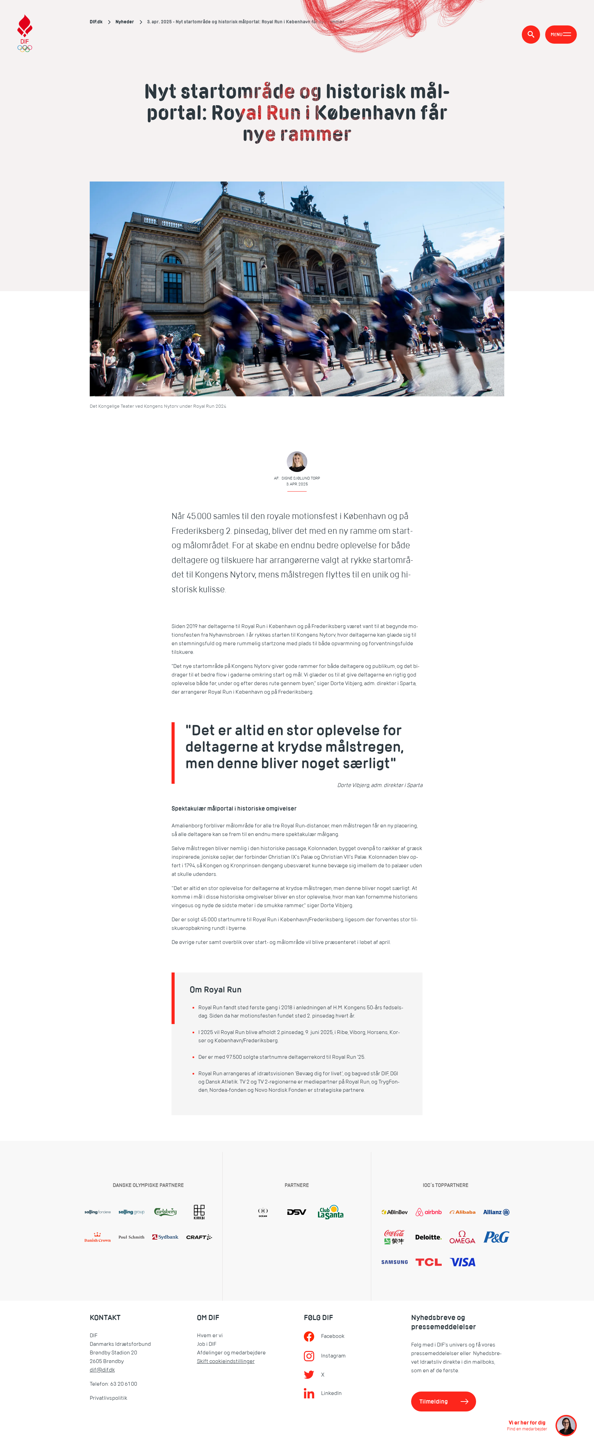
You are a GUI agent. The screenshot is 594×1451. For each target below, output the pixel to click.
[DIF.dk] (25, 34)
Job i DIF (206, 1344)
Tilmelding (433, 1401)
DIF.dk (96, 21)
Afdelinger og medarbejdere (231, 1352)
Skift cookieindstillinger (226, 1361)
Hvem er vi (210, 1335)
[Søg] (531, 34)
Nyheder (125, 21)
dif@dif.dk (102, 1370)
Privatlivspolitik (108, 1398)
